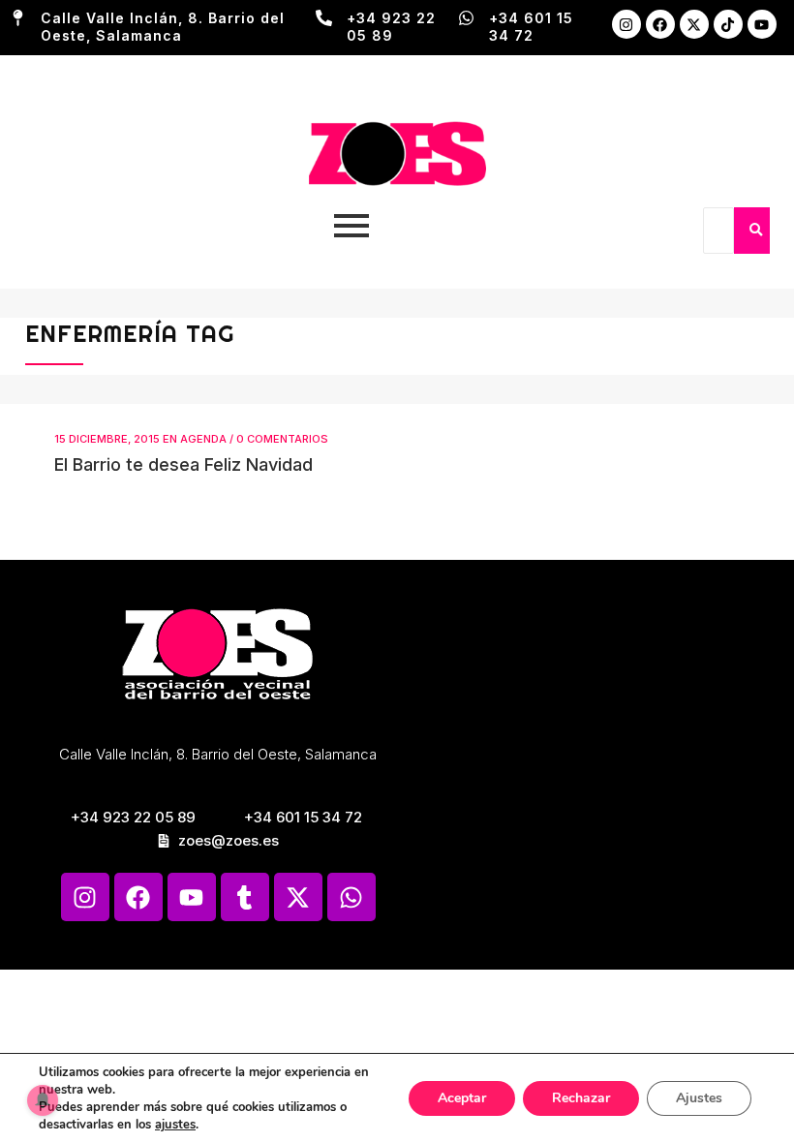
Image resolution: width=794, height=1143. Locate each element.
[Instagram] (626, 24)
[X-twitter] (694, 24)
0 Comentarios (282, 439)
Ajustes (699, 1098)
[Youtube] (762, 24)
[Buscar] (755, 230)
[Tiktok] (728, 24)
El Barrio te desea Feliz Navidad (183, 464)
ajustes (175, 1124)
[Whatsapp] (351, 897)
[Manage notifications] (42, 1100)
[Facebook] (660, 24)
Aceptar (462, 1098)
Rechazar (581, 1098)
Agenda (203, 439)
